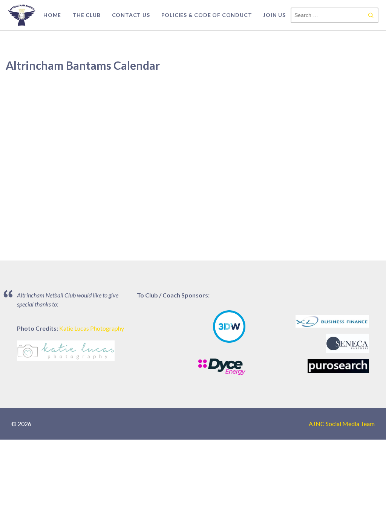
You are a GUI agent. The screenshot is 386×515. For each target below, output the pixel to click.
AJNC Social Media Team (342, 423)
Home (52, 15)
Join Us (274, 15)
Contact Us (131, 15)
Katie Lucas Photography (91, 328)
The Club (86, 15)
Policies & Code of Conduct (206, 15)
